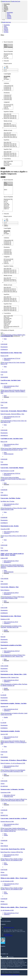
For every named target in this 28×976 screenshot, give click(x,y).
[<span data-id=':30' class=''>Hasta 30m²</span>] (11, 114)
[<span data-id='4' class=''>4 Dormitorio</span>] (8, 99)
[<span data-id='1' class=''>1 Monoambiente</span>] (8, 86)
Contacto (6, 9)
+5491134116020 (8, 935)
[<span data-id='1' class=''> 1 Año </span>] (8, 107)
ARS (7, 66)
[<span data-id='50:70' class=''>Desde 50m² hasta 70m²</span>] (11, 117)
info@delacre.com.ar (9, 927)
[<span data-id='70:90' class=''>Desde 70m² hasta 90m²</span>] (11, 118)
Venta (5, 5)
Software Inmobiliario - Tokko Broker (10, 974)
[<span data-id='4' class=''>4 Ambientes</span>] (8, 90)
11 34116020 (7, 934)
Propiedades (7, 4)
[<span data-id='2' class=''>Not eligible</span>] (7, 79)
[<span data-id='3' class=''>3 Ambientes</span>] (8, 88)
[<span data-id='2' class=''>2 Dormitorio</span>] (8, 96)
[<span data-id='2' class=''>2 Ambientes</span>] (8, 87)
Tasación (6, 8)
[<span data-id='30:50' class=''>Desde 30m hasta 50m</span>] (10, 125)
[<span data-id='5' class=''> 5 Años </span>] (8, 109)
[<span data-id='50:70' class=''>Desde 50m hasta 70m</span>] (10, 135)
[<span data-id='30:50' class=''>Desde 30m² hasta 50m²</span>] (11, 115)
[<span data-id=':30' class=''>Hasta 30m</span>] (10, 123)
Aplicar (5, 225)
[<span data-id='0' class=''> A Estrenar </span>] (8, 106)
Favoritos (6, 32)
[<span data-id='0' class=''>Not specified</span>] (7, 76)
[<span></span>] (8, 189)
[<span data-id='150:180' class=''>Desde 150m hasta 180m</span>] (10, 137)
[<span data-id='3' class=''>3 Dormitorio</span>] (8, 98)
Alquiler (6, 6)
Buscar (2, 168)
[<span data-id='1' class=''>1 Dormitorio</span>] (8, 95)
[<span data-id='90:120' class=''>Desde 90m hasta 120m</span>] (10, 126)
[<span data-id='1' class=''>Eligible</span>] (7, 78)
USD (7, 68)
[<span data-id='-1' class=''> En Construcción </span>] (8, 105)
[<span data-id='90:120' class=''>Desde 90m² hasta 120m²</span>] (11, 146)
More (5, 11)
